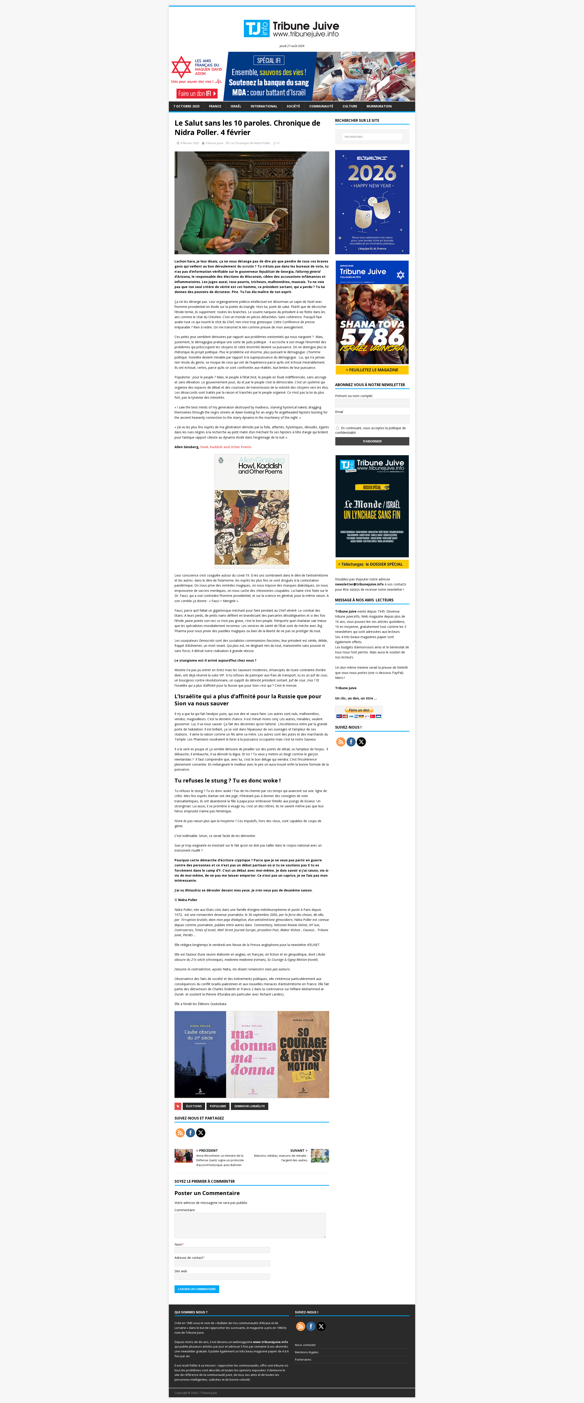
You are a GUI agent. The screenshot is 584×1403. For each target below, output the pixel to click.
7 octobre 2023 (186, 106)
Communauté (321, 106)
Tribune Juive (214, 143)
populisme (218, 1106)
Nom (178, 1244)
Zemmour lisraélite (249, 1106)
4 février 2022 (189, 143)
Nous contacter (305, 1345)
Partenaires (303, 1359)
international (264, 106)
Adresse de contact (189, 1257)
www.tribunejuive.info (270, 1342)
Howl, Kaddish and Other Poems (225, 447)
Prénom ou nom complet (354, 396)
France (215, 106)
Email (339, 412)
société (293, 106)
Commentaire (185, 1210)
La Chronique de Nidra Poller (250, 143)
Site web (181, 1271)
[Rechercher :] (372, 137)
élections (194, 1106)
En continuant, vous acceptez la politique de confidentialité (370, 430)
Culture (350, 106)
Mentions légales (307, 1352)
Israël (236, 106)
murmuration (379, 106)
